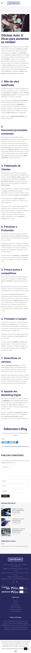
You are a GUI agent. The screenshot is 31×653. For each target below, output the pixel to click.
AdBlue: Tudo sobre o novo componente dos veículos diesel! (18, 510)
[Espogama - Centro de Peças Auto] (12, 3)
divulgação (6, 400)
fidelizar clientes (5, 185)
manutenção (20, 104)
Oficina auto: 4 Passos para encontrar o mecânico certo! (18, 520)
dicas (15, 446)
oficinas (19, 446)
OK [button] (25, 648)
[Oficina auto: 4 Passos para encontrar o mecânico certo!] (6, 522)
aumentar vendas (8, 446)
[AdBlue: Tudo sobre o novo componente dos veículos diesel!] (6, 512)
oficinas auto (25, 446)
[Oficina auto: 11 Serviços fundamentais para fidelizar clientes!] (6, 532)
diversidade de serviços (12, 365)
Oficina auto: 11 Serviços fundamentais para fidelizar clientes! (18, 530)
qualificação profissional (17, 116)
